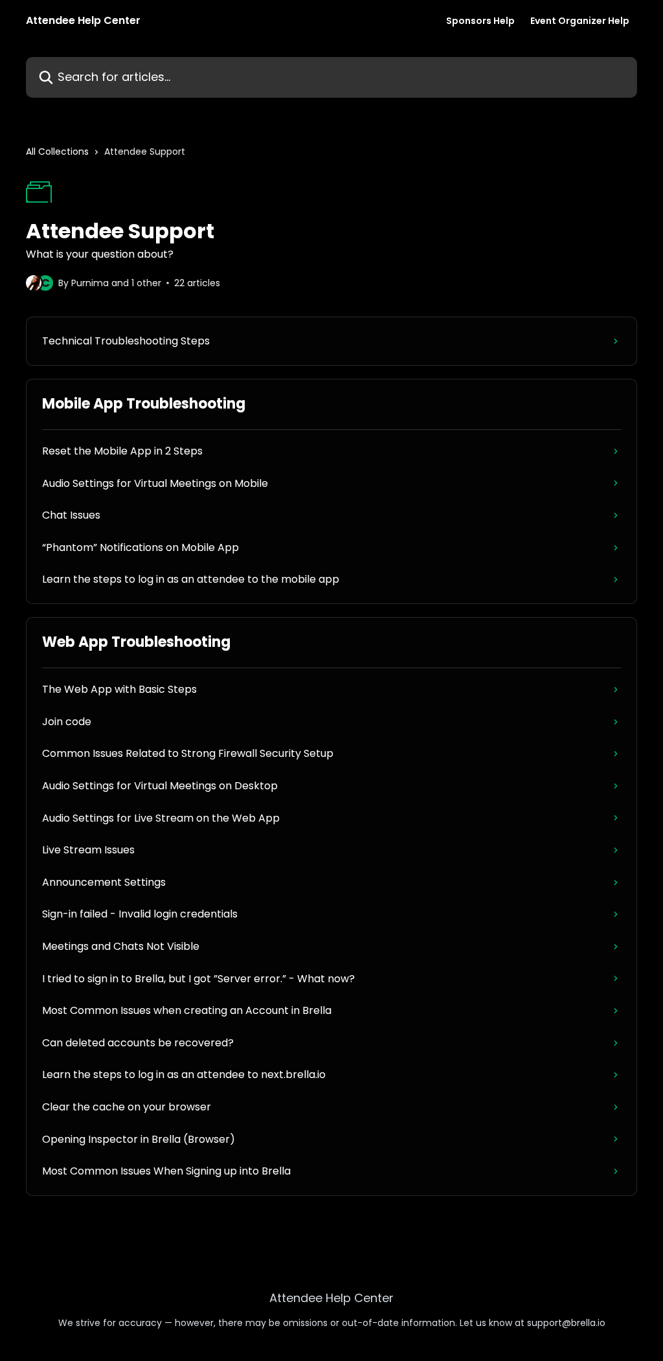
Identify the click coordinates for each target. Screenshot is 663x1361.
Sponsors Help (480, 20)
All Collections (57, 151)
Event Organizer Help (579, 20)
